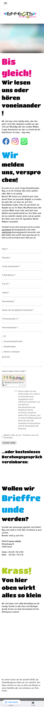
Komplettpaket (10, 346)
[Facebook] (6, 141)
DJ (5, 336)
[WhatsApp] (24, 141)
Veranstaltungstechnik (13, 341)
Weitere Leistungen (12, 351)
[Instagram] (15, 141)
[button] (11, 702)
